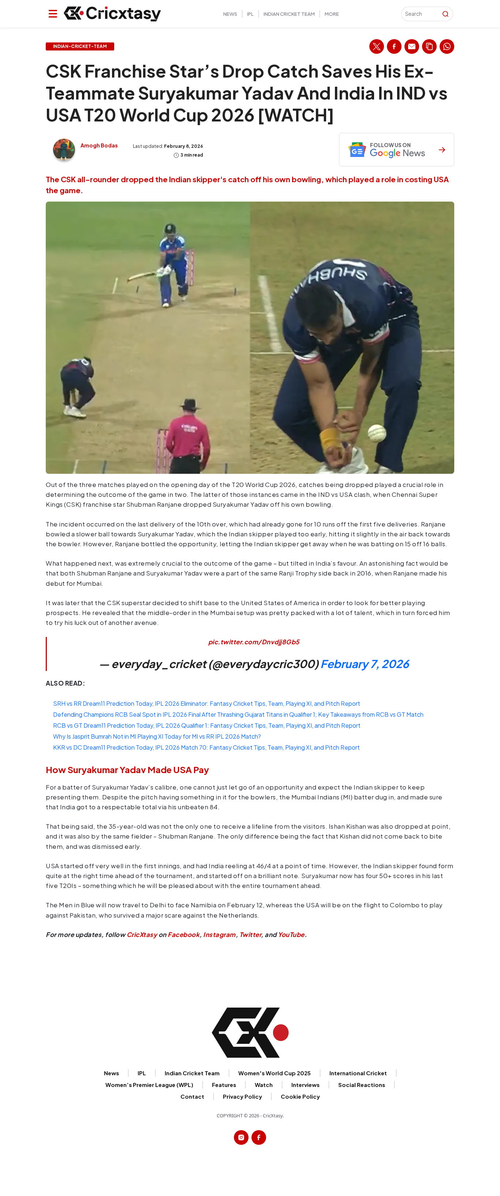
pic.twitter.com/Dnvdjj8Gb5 (253, 642)
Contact (192, 1096)
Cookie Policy (300, 1096)
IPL (250, 14)
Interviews (305, 1084)
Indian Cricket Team (289, 14)
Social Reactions (361, 1084)
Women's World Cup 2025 (274, 1072)
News (230, 14)
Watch (264, 1084)
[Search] (445, 13)
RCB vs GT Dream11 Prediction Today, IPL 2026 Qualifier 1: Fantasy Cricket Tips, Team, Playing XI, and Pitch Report (207, 725)
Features (224, 1084)
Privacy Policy (242, 1096)
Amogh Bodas (99, 145)
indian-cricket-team (80, 46)
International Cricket (358, 1072)
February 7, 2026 (364, 664)
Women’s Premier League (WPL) (149, 1084)
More (332, 14)
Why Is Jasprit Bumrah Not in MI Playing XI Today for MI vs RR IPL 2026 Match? (157, 736)
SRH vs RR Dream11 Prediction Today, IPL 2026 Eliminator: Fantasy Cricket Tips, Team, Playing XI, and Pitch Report (206, 703)
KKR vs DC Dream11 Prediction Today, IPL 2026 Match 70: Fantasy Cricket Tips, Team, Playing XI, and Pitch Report (206, 747)
